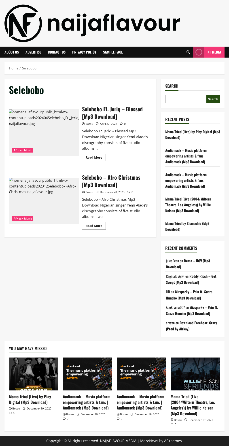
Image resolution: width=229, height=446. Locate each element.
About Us (11, 52)
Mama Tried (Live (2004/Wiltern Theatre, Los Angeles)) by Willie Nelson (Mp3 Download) (188, 204)
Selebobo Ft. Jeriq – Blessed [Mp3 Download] (44, 132)
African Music (23, 150)
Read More (96, 158)
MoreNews (149, 440)
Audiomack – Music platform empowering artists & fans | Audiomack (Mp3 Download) (186, 156)
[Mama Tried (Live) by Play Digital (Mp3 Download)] (33, 374)
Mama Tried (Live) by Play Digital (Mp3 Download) (30, 399)
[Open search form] (188, 52)
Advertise (33, 52)
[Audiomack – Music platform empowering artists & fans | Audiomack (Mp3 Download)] (87, 374)
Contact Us (57, 52)
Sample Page (113, 52)
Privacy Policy (84, 52)
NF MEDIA (214, 52)
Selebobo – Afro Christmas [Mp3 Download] (44, 201)
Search (171, 86)
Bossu (89, 124)
